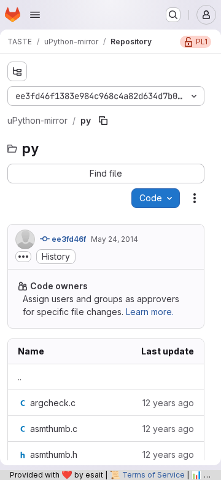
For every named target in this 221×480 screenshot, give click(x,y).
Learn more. (150, 311)
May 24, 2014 (114, 239)
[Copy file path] (103, 120)
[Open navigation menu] (35, 15)
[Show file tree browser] (17, 71)
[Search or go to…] (173, 14)
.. (19, 377)
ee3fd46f (68, 239)
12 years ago (168, 403)
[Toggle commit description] (23, 256)
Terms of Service (153, 474)
